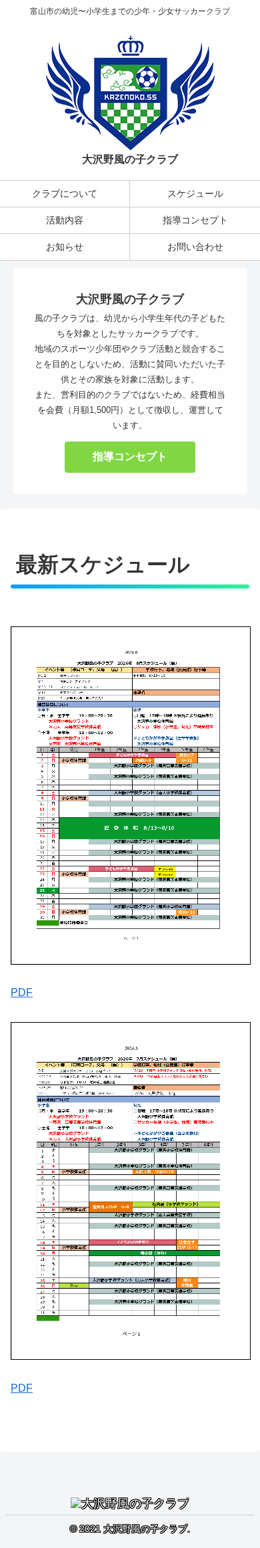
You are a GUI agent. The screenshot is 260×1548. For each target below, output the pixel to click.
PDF (22, 992)
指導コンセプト (130, 456)
